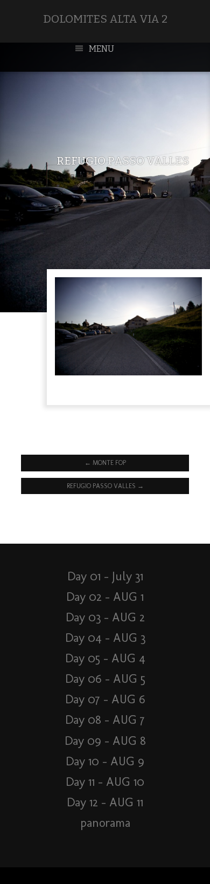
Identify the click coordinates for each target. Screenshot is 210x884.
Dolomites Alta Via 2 (105, 19)
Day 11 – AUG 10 (105, 782)
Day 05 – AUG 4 (105, 658)
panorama (105, 823)
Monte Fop (105, 463)
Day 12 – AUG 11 (105, 802)
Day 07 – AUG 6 (105, 699)
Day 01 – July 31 (105, 576)
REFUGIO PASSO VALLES (105, 486)
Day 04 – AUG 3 (105, 638)
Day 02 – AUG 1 (105, 597)
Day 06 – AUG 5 (105, 678)
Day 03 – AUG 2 (105, 617)
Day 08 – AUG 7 (105, 719)
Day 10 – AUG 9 (105, 761)
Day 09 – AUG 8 (105, 741)
